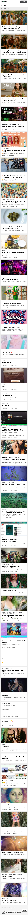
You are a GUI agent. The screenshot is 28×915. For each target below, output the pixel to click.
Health (3, 225)
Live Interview (9, 612)
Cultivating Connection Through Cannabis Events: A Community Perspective (11, 28)
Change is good (6, 362)
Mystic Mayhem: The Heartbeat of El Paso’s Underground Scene (12, 278)
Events (3, 173)
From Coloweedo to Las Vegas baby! (12, 852)
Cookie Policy (3, 913)
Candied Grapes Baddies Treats (11, 327)
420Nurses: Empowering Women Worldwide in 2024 (11, 567)
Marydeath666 (5, 283)
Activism (12, 350)
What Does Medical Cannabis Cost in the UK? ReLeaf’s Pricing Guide (14, 227)
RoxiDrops (4, 725)
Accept (24, 910)
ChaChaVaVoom (5, 31)
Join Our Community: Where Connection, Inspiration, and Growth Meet (14, 202)
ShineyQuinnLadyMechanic (7, 675)
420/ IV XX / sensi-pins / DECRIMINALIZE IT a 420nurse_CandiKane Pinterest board (13, 512)
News (17, 173)
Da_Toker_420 (4, 903)
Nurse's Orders (15, 393)
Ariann (3, 356)
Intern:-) (4, 386)
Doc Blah (3, 55)
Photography (12, 173)
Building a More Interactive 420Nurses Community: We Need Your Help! (13, 302)
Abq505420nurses (7, 830)
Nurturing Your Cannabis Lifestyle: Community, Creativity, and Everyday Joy (14, 51)
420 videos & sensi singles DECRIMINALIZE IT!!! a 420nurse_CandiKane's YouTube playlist (13, 541)
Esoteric (7, 276)
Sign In (23, 1)
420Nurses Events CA (6, 79)
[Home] (4, 1)
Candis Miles (4, 437)
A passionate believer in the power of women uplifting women (13, 616)
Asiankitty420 (4, 593)
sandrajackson (5, 257)
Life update (5, 405)
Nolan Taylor (4, 231)
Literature (4, 613)
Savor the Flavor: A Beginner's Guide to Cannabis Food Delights (13, 99)
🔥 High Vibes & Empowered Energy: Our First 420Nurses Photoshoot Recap (14, 176)
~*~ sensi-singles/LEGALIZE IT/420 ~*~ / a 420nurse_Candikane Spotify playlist (14, 429)
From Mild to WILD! (7, 781)
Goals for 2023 (6, 703)
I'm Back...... (5, 746)
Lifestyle (3, 122)
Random (7, 148)
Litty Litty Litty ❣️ (7, 352)
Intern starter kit (7, 395)
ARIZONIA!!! (5, 695)
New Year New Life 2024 (9, 590)
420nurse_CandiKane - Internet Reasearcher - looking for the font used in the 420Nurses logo (13, 459)
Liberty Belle (4, 365)
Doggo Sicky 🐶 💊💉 (8, 721)
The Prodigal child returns (9, 900)
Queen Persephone (6, 750)
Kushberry (4, 833)
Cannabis (12, 199)
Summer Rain (4, 332)
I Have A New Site (7, 806)
